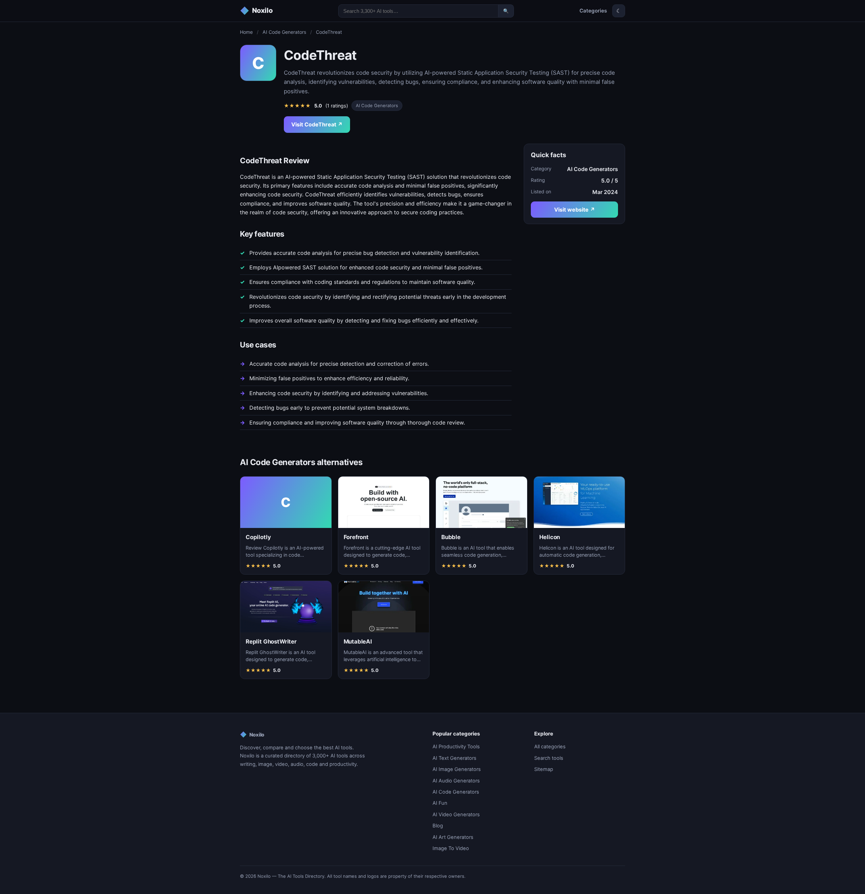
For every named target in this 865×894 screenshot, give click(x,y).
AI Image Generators (456, 769)
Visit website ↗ (574, 209)
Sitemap (543, 769)
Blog (437, 826)
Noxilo (252, 734)
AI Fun (439, 803)
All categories (550, 747)
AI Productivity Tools (456, 747)
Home (246, 32)
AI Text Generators (454, 758)
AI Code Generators (284, 32)
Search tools (548, 758)
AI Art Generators (452, 837)
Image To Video (450, 848)
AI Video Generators (456, 815)
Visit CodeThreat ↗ (317, 124)
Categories (593, 10)
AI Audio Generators (456, 781)
